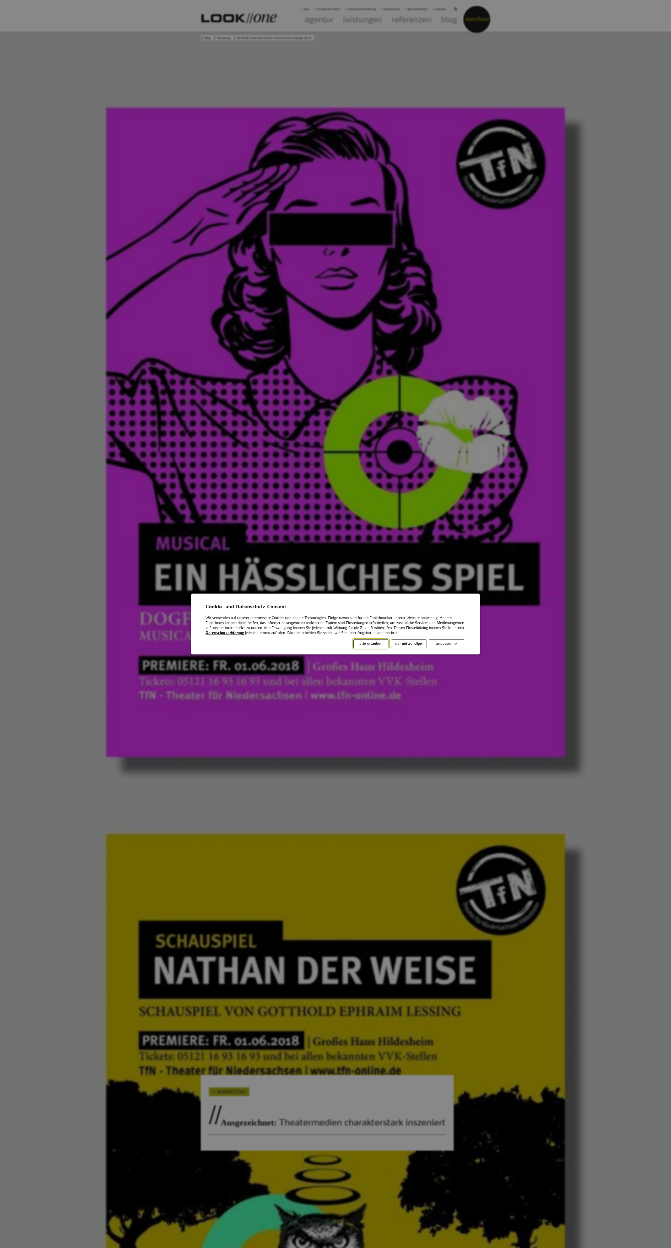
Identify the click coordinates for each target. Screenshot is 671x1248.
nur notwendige (408, 644)
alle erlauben (370, 644)
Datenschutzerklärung (224, 633)
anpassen (444, 644)
